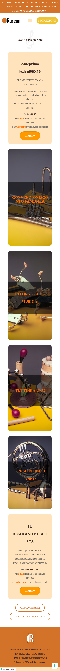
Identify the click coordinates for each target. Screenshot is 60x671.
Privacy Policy (8, 669)
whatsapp (21, 126)
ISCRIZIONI (30, 135)
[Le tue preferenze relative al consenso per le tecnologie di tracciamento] (55, 666)
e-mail (21, 118)
